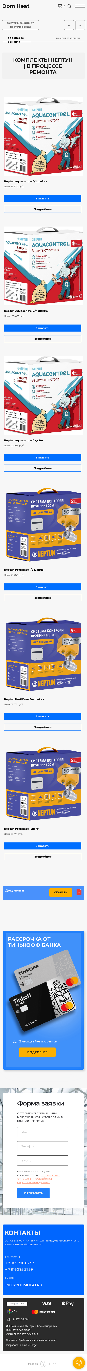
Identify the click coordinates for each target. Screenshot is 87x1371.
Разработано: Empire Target (21, 1345)
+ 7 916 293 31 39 (19, 1269)
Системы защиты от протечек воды (20, 24)
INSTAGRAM (21, 1319)
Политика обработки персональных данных (31, 1340)
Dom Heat (16, 6)
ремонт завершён (68, 37)
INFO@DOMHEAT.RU (23, 1285)
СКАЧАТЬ (60, 892)
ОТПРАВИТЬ (33, 1193)
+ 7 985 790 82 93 (19, 1263)
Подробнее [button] (37, 1052)
